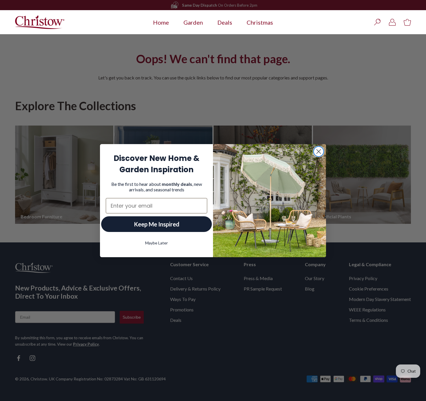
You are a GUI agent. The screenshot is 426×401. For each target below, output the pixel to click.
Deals (224, 22)
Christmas (260, 22)
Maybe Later (156, 242)
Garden (193, 22)
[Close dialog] (319, 151)
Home (161, 22)
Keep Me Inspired (156, 224)
